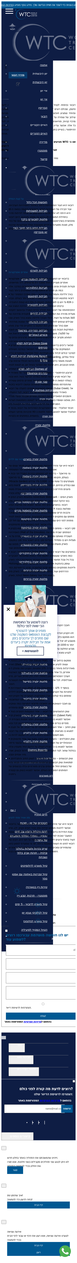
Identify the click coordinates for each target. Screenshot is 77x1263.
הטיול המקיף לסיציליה (34, 930)
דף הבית (38, 1205)
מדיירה (43, 142)
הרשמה (67, 1108)
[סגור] (3, 1148)
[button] (8, 609)
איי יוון (43, 91)
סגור (15, 1170)
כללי (19, 1045)
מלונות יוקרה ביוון (26, 1069)
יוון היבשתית (40, 74)
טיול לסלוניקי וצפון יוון (34, 913)
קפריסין (42, 108)
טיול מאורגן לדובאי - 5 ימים (31, 904)
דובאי (44, 116)
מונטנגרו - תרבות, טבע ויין (32, 896)
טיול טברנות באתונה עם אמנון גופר (29, 876)
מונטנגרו (42, 151)
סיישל (43, 159)
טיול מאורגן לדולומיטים (34, 866)
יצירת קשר (50, 947)
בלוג (54, 938)
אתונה (43, 65)
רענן (39, 1252)
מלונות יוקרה (42, 425)
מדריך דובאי (17, 75)
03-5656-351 (40, 16)
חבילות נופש (23, 1057)
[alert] (38, 5)
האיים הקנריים (38, 125)
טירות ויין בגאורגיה (36, 887)
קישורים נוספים (20, 1136)
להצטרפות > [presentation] (30, 651)
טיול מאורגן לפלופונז (35, 921)
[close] (8, 609)
